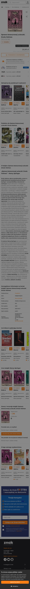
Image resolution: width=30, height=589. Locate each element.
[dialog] (15, 579)
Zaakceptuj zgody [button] (15, 582)
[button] (15, 586)
